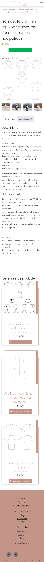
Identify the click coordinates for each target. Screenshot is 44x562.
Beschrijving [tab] (10, 119)
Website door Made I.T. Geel (31, 561)
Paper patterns (35, 58)
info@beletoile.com (22, 543)
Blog (22, 515)
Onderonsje (22, 518)
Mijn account (22, 502)
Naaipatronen (12, 9)
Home (4, 9)
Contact (22, 522)
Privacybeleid (18, 561)
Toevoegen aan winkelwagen (21, 50)
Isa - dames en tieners (26, 9)
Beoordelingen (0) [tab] (25, 119)
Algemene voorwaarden (22, 505)
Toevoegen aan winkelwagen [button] (20, 342)
